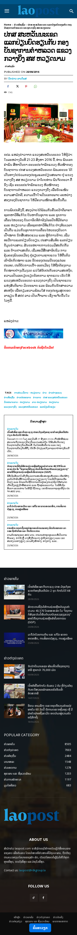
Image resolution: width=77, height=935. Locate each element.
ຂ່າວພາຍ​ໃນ (12, 429)
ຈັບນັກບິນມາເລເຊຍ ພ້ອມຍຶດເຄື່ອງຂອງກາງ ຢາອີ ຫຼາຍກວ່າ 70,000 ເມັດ (48, 668)
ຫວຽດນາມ (54, 402)
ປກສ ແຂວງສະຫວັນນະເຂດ (55, 397)
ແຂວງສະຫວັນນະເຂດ (28, 406)
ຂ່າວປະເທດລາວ (24, 397)
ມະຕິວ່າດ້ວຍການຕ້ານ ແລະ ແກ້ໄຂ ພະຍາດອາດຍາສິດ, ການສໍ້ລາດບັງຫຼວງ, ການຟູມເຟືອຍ (36, 507)
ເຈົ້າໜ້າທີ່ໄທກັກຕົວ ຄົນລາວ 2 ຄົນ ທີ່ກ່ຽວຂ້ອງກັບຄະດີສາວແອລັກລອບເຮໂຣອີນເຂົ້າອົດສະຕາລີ (50, 689)
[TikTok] (34, 898)
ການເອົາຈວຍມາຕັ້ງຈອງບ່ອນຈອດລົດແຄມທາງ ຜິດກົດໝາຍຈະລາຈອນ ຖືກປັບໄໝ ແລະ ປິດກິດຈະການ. (36, 529)
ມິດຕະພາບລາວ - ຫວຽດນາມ (17, 402)
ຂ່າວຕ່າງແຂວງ (55, 392)
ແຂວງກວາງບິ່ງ (10, 406)
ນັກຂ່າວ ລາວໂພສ (17, 78)
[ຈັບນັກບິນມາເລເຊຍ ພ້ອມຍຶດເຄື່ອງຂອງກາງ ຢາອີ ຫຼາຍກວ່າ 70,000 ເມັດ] (14, 671)
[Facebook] (8, 86)
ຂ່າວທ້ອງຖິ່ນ (19, 24)
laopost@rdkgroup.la (32, 870)
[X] (17, 86)
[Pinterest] (26, 86)
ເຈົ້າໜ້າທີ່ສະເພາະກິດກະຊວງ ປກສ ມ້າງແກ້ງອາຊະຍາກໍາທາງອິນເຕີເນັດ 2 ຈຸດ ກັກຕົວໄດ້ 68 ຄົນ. (38, 433)
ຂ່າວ (44, 392)
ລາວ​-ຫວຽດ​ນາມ (39, 402)
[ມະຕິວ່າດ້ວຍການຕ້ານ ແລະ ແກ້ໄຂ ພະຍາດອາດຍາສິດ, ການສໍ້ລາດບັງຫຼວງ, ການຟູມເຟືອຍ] (14, 640)
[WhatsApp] (35, 86)
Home (7, 24)
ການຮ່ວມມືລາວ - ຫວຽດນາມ (27, 392)
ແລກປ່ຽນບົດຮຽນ (47, 406)
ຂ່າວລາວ (37, 397)
